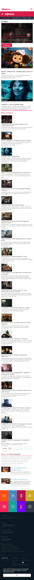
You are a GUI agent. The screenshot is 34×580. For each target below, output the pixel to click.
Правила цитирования (7, 544)
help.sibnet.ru (5, 533)
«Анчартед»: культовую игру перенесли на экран (15, 308)
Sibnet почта (25, 564)
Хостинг (14, 562)
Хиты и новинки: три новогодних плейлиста (14, 339)
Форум (24, 558)
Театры (21, 458)
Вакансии (5, 537)
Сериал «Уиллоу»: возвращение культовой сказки (15, 172)
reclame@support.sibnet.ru (8, 526)
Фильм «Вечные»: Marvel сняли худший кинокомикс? (16, 424)
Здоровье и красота (16, 460)
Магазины (6, 456)
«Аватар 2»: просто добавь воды (10, 156)
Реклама (4, 523)
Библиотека (3, 461)
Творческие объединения (26, 456)
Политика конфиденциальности (9, 549)
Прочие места (13, 463)
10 (5, 450)
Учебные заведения (5, 463)
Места (3, 454)
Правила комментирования (8, 546)
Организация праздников (14, 456)
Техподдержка (6, 530)
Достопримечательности (22, 461)
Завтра (29, 18)
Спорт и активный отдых (6, 460)
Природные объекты (5, 464)
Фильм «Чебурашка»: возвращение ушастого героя (16, 140)
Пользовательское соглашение (9, 547)
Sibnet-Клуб (15, 560)
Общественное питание (6, 458)
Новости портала (26, 560)
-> (8, 450)
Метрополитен (20, 463)
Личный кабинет (16, 558)
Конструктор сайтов (17, 564)
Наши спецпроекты (8, 518)
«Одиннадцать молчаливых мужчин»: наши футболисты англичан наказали (14, 290)
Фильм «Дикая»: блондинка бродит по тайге (14, 256)
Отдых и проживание (11, 461)
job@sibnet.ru (5, 540)
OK (17, 575)
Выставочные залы (27, 458)
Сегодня (24, 18)
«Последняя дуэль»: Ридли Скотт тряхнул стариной (16, 408)
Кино (2, 456)
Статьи (30, 42)
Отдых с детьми (25, 460)
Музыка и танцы (15, 458)
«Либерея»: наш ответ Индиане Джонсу (12, 205)
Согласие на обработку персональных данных (13, 551)
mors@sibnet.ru (5, 560)
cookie (4, 570)
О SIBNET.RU (5, 515)
